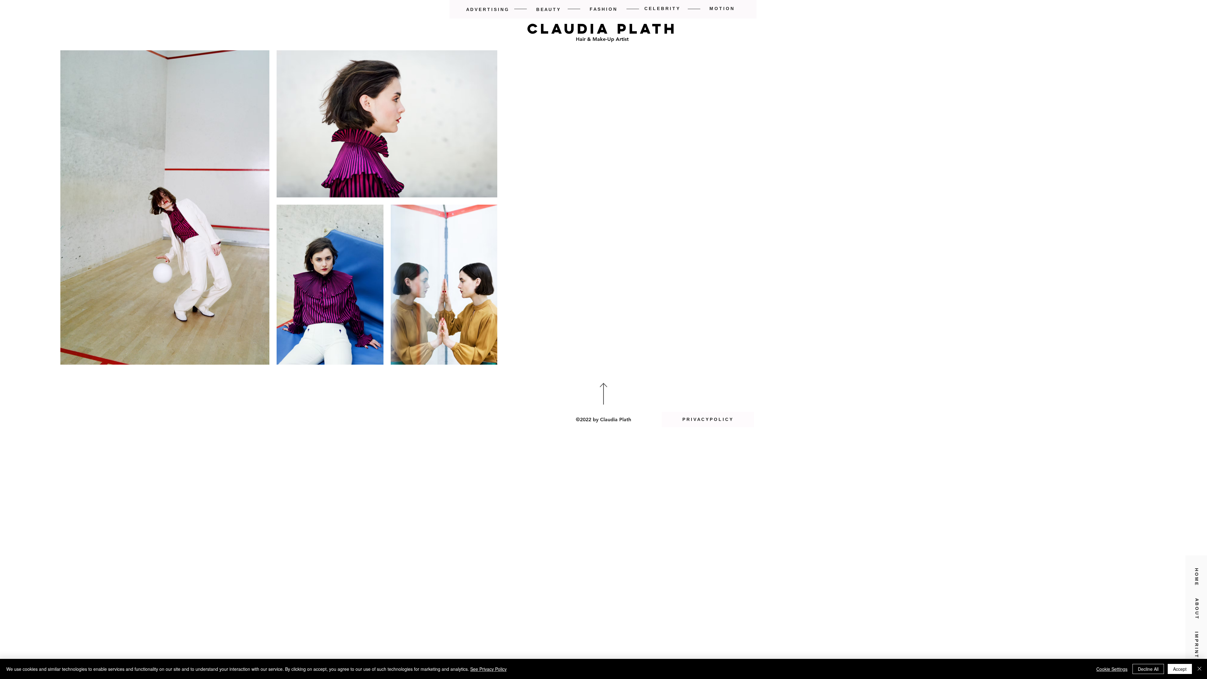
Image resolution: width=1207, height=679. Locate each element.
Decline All (1148, 669)
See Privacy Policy (488, 669)
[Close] (1199, 669)
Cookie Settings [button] (1111, 669)
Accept (1180, 669)
